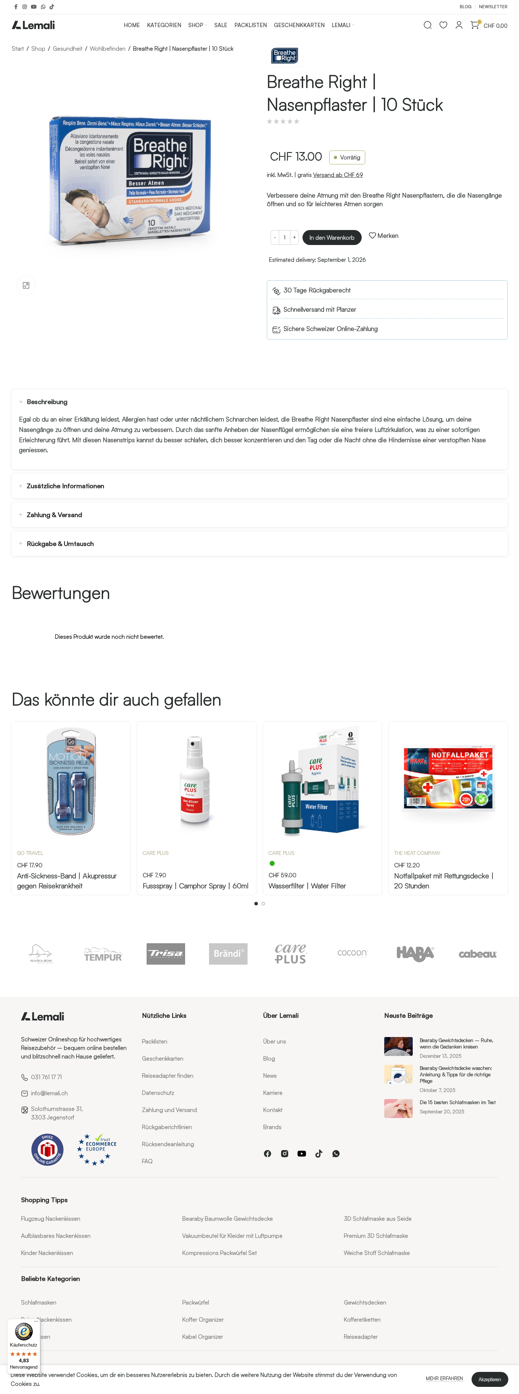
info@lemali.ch (49, 1093)
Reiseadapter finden (167, 1075)
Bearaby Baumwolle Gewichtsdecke (227, 1218)
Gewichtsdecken (365, 1302)
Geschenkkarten (162, 1058)
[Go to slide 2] (263, 903)
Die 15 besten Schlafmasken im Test (458, 1102)
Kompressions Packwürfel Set (219, 1252)
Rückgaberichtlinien (167, 1126)
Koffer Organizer (203, 1319)
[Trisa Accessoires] (166, 954)
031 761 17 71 (46, 1077)
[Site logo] (33, 23)
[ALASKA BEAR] (41, 954)
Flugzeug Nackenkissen (50, 1218)
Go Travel (30, 853)
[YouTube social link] (34, 7)
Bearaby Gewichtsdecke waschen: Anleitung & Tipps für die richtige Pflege (456, 1074)
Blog (269, 1058)
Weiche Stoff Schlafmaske (377, 1252)
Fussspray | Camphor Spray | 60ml (196, 885)
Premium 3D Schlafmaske (376, 1235)
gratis (330, 174)
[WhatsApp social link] (43, 7)
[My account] (459, 25)
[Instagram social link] (24, 7)
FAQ (147, 1161)
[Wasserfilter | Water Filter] (322, 781)
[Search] (428, 25)
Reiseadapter (361, 1336)
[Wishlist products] (443, 25)
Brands (272, 1126)
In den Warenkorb (332, 237)
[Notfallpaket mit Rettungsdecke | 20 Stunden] (448, 781)
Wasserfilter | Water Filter (307, 885)
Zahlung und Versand (169, 1109)
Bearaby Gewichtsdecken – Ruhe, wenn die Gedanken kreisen (456, 1043)
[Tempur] (103, 954)
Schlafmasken (38, 1302)
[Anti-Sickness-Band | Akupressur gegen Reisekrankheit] (71, 781)
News (270, 1075)
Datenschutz (158, 1092)
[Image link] (42, 1014)
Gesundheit (67, 48)
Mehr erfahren (445, 1378)
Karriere (273, 1092)
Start (18, 48)
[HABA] (416, 954)
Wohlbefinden (108, 48)
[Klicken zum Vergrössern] (26, 285)
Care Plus (156, 853)
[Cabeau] (478, 954)
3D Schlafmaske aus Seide (378, 1218)
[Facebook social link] (16, 7)
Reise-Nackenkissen (46, 1319)
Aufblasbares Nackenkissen (56, 1235)
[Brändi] (228, 954)
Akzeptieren (490, 1379)
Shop (38, 48)
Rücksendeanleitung (168, 1144)
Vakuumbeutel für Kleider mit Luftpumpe (232, 1235)
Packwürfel (195, 1302)
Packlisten (154, 1041)
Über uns (274, 1041)
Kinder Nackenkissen (47, 1252)
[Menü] (36, 1323)
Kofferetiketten (362, 1319)
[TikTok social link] (51, 7)
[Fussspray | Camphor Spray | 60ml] (196, 781)
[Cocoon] (353, 954)
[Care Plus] (291, 954)
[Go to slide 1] (256, 903)
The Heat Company (417, 853)
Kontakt (273, 1109)
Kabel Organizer (202, 1336)
